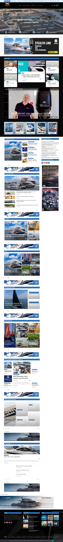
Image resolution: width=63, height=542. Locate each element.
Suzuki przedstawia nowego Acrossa (21, 422)
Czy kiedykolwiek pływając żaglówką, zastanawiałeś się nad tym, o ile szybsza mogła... (50, 144)
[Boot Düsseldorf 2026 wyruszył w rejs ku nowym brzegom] (36, 378)
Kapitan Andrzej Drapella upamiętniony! (35, 271)
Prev (6, 210)
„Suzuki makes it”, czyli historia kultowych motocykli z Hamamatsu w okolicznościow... (48, 153)
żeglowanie (57, 536)
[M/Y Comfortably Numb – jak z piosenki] (33, 32)
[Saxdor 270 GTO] (44, 529)
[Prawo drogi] (44, 523)
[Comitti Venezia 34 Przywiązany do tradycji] (50, 529)
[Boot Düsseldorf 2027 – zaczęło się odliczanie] (24, 155)
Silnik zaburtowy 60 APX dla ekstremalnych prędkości (33, 517)
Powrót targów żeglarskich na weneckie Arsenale (10, 70)
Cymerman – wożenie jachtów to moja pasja (32, 160)
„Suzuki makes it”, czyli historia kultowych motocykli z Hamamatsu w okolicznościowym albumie (10, 422)
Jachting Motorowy (31, 147)
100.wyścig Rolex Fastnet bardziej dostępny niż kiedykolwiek (33, 295)
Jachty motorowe (31, 17)
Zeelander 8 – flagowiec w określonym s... (26, 32)
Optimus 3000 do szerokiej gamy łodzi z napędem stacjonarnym (21, 412)
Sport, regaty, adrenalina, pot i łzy (33, 292)
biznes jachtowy (34, 536)
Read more (24, 80)
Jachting (7, 152)
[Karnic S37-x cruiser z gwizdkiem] (22, 450)
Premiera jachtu (13, 536)
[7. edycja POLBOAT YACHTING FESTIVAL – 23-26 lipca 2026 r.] (47, 32)
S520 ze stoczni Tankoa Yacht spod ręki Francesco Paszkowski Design (26, 201)
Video (7, 68)
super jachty (44, 536)
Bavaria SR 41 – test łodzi (10, 83)
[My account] (55, 5)
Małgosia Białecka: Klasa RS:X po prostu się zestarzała (48, 146)
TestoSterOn (6, 455)
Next (9, 210)
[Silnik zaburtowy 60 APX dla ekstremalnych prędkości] (25, 517)
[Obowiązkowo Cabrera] (56, 529)
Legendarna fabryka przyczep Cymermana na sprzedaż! (27, 205)
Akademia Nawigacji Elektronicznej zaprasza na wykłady (32, 236)
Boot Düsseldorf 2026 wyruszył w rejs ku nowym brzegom (35, 385)
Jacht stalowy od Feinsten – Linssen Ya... (12, 32)
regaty (39, 536)
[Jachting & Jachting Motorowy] (7, 5)
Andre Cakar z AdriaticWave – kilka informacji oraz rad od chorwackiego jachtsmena (31, 76)
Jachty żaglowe (34, 258)
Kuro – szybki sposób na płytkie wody (32, 407)
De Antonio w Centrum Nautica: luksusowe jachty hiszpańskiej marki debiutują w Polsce (26, 192)
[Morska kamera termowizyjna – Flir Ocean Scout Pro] (25, 531)
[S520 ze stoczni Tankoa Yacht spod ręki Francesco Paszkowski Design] (9, 201)
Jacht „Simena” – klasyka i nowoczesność (33, 526)
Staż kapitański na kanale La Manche (47, 141)
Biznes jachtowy (30, 158)
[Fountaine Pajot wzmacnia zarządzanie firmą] (10, 335)
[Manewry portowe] (56, 517)
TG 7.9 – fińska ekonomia (21, 474)
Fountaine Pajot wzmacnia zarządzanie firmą (26, 260)
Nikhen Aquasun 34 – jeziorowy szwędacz (24, 465)
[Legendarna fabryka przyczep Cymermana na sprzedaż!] (9, 205)
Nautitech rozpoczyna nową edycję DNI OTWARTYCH (35, 260)
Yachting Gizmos (7, 419)
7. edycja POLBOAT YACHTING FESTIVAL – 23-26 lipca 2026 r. (13, 156)
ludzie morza (28, 536)
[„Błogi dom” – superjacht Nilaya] (25, 521)
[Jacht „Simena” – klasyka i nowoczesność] (25, 526)
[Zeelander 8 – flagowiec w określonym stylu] (20, 32)
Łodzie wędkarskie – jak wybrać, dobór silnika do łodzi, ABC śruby (52, 70)
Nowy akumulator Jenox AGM (34, 422)
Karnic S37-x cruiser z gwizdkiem (12, 456)
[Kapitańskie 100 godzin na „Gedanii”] (50, 523)
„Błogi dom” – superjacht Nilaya (34, 521)
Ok (52, 540)
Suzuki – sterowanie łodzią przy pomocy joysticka (52, 84)
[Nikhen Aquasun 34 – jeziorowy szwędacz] (9, 466)
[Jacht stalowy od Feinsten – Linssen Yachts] (6, 32)
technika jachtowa (21, 536)
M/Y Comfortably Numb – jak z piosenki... (39, 32)
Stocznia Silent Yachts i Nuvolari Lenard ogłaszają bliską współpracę (49, 150)
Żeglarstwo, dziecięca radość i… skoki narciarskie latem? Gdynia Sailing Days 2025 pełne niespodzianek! (34, 305)
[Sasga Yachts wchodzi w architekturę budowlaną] (24, 144)
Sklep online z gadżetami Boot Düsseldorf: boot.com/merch (35, 371)
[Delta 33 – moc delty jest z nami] (9, 470)
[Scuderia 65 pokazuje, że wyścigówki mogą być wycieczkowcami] (16, 299)
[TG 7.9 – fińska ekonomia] (9, 475)
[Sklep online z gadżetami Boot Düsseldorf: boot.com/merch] (36, 365)
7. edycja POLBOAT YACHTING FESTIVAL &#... (53, 32)
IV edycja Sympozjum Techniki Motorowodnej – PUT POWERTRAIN (33, 149)
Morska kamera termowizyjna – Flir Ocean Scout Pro (50, 142)
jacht (48, 536)
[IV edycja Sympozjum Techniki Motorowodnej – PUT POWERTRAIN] (24, 149)
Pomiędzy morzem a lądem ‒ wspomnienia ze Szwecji (50, 157)
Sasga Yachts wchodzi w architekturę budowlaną (33, 144)
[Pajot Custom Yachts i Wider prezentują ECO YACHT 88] (50, 517)
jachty (53, 536)
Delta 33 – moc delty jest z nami (22, 470)
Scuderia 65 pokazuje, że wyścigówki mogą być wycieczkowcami (13, 304)
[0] (57, 5)
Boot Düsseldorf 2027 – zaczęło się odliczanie (32, 155)
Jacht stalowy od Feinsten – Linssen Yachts (31, 21)
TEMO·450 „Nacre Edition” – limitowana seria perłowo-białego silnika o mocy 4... (48, 148)
